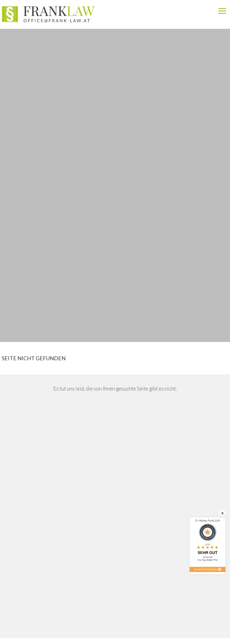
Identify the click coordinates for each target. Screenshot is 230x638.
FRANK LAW (87, 11)
